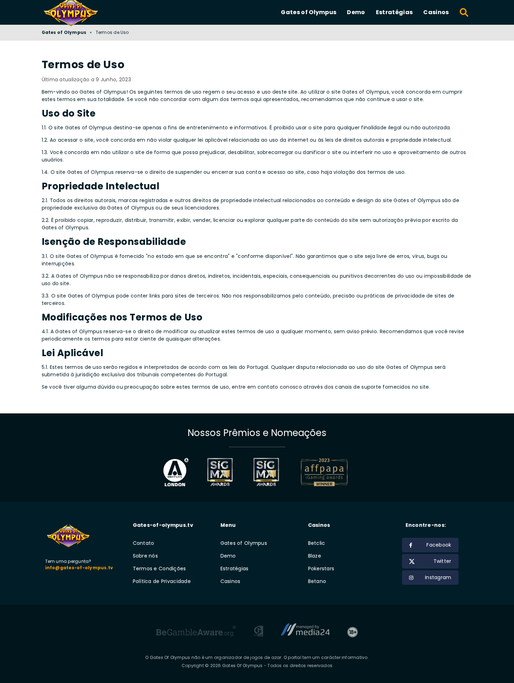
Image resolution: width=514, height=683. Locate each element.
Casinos (436, 12)
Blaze (314, 555)
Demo (356, 12)
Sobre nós (145, 555)
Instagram (438, 577)
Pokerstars (321, 568)
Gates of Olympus (308, 12)
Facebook (438, 544)
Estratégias (394, 12)
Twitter (442, 561)
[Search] (464, 12)
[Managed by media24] (305, 632)
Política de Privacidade (162, 581)
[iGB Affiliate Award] (176, 472)
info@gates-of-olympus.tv (79, 568)
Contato (143, 543)
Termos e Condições (159, 568)
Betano (317, 581)
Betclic (316, 543)
